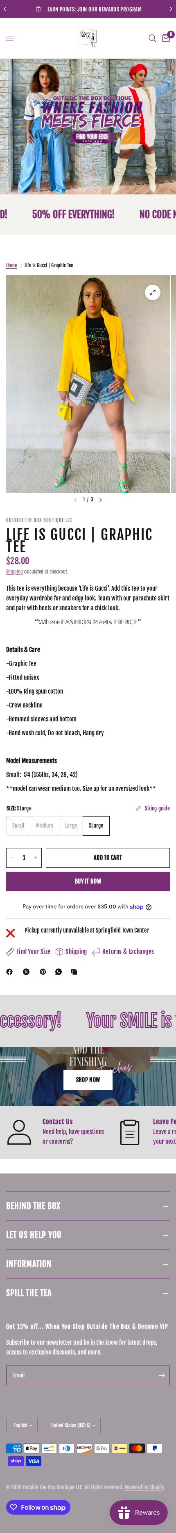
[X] (28, 972)
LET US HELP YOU (34, 1235)
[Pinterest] (45, 972)
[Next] (101, 500)
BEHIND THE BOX (33, 1206)
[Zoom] (152, 292)
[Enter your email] (161, 1375)
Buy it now (88, 881)
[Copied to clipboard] (76, 972)
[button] (88, 1080)
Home (11, 265)
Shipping (14, 572)
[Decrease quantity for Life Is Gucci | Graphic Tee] (13, 857)
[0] (164, 38)
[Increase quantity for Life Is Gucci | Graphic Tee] (35, 857)
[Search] (152, 38)
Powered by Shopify (144, 1487)
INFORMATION (29, 1264)
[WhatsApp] (60, 972)
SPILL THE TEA (29, 1293)
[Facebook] (11, 972)
